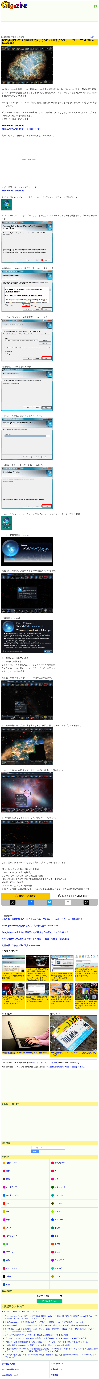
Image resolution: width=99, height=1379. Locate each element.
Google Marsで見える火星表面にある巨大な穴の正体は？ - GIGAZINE (35, 932)
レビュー (94, 37)
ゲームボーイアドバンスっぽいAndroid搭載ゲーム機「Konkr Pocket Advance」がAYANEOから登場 (45, 1338)
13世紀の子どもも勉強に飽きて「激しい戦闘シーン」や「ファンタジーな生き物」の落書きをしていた (46, 1342)
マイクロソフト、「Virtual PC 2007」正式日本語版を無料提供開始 (13, 976)
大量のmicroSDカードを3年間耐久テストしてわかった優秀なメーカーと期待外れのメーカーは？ (44, 1322)
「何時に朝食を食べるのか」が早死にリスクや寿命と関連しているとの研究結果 (37, 1345)
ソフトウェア (42, 1062)
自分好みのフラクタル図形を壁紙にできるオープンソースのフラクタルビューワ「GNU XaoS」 (86, 1004)
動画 (33, 1062)
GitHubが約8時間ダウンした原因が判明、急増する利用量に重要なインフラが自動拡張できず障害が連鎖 (47, 1325)
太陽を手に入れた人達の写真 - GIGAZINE (21, 945)
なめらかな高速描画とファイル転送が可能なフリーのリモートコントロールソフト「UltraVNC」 (61, 977)
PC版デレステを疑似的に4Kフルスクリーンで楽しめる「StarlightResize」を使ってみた (62, 1000)
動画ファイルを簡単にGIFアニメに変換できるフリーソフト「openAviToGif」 (37, 999)
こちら (36, 1312)
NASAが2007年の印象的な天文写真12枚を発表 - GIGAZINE (30, 925)
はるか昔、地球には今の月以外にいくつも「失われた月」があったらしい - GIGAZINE (42, 919)
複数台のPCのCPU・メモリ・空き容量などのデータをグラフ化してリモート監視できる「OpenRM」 (86, 972)
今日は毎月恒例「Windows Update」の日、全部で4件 (24, 1053)
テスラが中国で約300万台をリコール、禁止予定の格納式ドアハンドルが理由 (36, 1335)
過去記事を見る (49, 1301)
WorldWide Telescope (13, 190)
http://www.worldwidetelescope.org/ (21, 128)
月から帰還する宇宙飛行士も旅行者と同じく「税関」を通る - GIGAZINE (35, 939)
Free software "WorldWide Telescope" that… (65, 1067)
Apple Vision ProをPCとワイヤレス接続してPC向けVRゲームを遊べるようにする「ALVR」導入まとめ (13, 1000)
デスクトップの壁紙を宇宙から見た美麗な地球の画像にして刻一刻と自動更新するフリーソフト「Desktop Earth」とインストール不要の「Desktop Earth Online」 (37, 974)
